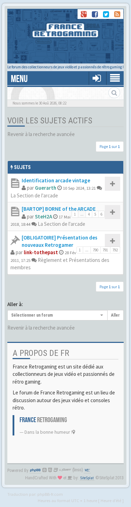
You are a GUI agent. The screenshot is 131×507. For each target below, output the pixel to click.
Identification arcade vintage (56, 180)
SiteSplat (87, 478)
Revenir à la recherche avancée (41, 134)
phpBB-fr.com (50, 494)
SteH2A (43, 216)
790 (95, 250)
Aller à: (15, 304)
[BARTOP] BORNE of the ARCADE (59, 208)
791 (105, 250)
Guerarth (45, 187)
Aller (115, 315)
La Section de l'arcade (34, 195)
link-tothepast (41, 252)
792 (115, 250)
